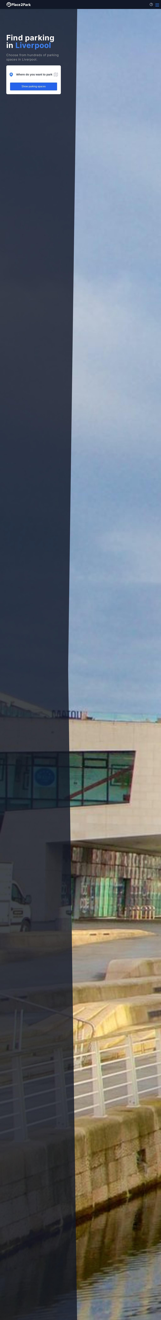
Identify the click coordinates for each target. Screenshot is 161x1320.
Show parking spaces (34, 86)
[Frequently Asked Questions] (151, 4)
